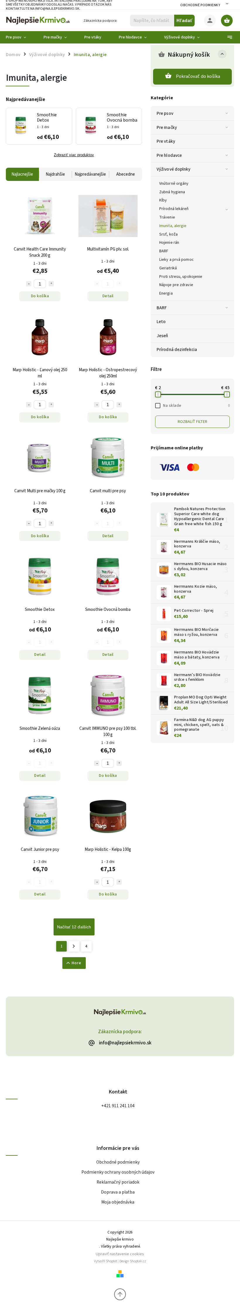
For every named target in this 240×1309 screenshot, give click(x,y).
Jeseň (162, 335)
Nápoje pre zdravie (176, 285)
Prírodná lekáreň (174, 209)
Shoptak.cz (138, 1261)
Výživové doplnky (174, 169)
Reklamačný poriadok (118, 1182)
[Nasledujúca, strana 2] (73, 946)
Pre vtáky (166, 141)
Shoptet (111, 1261)
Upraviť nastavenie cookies (120, 1254)
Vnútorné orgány (174, 183)
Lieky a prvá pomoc (176, 260)
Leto (161, 321)
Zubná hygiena (172, 192)
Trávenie (167, 217)
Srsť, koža (168, 234)
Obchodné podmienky (200, 5)
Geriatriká (168, 268)
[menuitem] (20, 37)
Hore (76, 963)
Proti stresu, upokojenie (180, 277)
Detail (108, 296)
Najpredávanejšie (90, 174)
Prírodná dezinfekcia (177, 349)
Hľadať (184, 20)
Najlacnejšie (22, 174)
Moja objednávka (117, 1202)
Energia (166, 293)
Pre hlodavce (169, 155)
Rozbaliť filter (192, 422)
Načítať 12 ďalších (74, 927)
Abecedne (125, 174)
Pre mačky (167, 127)
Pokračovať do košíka (198, 76)
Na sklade (196, 406)
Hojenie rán (169, 243)
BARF (163, 251)
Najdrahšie (55, 174)
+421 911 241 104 (118, 1106)
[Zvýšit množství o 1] (51, 283)
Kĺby (163, 200)
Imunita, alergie (173, 226)
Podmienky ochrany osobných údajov (118, 1172)
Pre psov (165, 113)
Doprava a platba (118, 1192)
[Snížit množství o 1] (28, 283)
